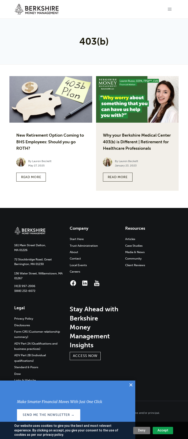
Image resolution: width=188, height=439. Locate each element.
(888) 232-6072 (24, 291)
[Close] (130, 385)
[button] (85, 356)
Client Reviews (135, 265)
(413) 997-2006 (24, 286)
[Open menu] (170, 9)
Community (133, 258)
